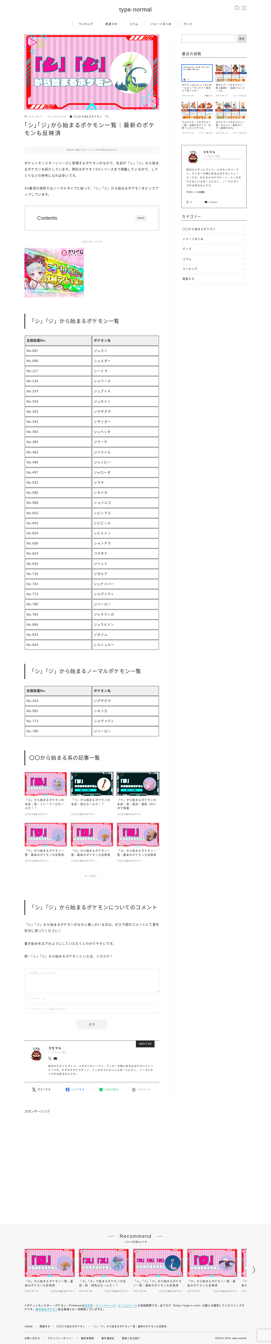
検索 (242, 38)
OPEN (141, 218)
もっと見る (90, 876)
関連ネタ (111, 24)
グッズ (188, 24)
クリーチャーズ (105, 1305)
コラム (134, 24)
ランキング (86, 24)
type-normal (135, 10)
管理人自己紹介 (131, 1338)
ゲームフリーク (127, 1305)
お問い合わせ (32, 1338)
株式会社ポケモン (47, 1309)
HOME (29, 1326)
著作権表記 (107, 1338)
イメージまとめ (161, 24)
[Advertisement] (135, 1169)
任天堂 (89, 1305)
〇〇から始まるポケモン (88, 117)
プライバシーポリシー (60, 1338)
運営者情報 (87, 1338)
